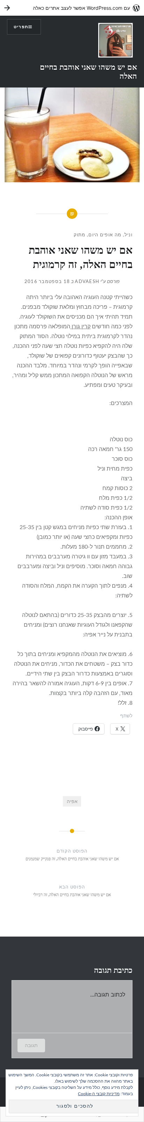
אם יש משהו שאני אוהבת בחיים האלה (88, 71)
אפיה (72, 801)
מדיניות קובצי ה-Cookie (99, 1094)
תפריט (21, 27)
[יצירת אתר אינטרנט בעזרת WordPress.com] (72, 8)
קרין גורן (80, 326)
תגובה (31, 1045)
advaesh (87, 282)
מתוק (80, 235)
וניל (128, 235)
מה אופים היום (104, 235)
